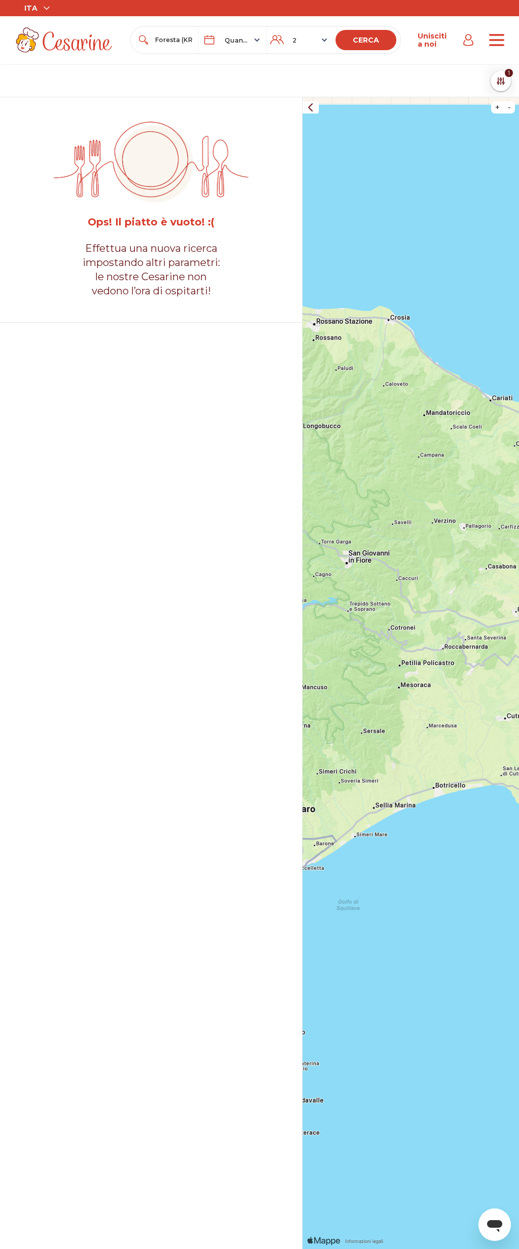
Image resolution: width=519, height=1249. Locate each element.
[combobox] (173, 40)
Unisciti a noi (432, 40)
